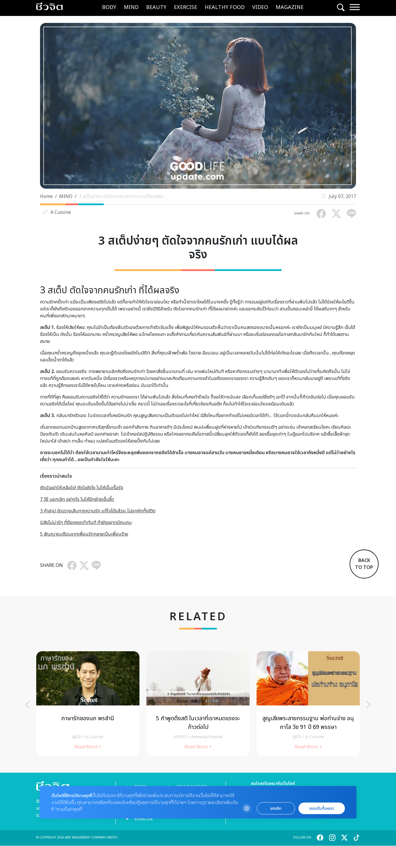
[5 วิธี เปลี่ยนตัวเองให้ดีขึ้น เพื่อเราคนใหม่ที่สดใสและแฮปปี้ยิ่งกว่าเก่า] (198, 703)
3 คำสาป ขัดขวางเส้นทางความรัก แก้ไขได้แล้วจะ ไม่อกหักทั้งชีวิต (97, 510)
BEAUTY (156, 7)
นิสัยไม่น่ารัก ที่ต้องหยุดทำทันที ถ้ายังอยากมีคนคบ (86, 522)
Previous (27, 704)
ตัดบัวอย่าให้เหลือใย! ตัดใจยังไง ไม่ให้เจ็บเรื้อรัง (81, 487)
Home (46, 196)
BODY (109, 7)
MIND (131, 7)
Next (368, 704)
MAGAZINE (290, 7)
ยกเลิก (275, 808)
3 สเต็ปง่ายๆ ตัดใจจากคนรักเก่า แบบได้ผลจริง (121, 196)
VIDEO (260, 7)
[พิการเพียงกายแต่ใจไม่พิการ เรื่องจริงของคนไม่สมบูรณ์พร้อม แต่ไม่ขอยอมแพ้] (87, 703)
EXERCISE (185, 7)
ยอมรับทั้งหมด (321, 808)
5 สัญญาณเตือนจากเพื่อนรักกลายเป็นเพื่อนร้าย (84, 534)
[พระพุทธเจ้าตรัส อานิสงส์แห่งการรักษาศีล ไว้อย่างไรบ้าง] (308, 703)
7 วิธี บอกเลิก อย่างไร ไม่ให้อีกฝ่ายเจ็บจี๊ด (77, 499)
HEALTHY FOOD (225, 7)
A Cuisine (60, 212)
